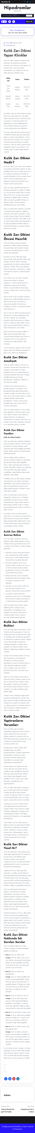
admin (7, 1095)
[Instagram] (33, 2)
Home (11, 30)
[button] (5, 2)
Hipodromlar (17, 7)
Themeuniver (18, 1129)
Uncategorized (19, 30)
